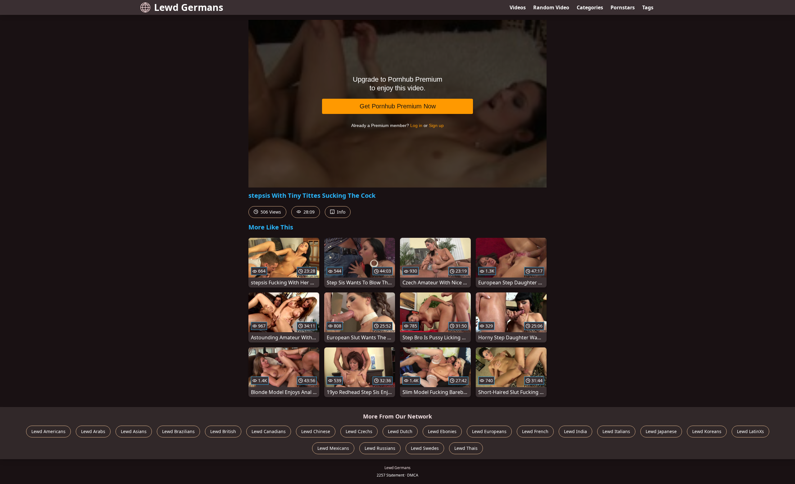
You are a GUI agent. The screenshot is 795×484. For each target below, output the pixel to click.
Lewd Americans (48, 431)
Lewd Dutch (400, 431)
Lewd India (575, 431)
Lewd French (535, 431)
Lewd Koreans (706, 431)
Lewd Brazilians (178, 431)
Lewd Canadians (269, 431)
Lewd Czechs (359, 431)
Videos (518, 7)
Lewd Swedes (425, 448)
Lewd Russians (380, 448)
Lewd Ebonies (442, 431)
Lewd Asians (134, 431)
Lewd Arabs (93, 431)
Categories (590, 7)
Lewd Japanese (661, 431)
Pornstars (623, 7)
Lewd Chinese (315, 431)
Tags (647, 7)
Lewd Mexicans (333, 448)
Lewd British (223, 431)
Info (340, 212)
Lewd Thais (466, 448)
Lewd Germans (188, 7)
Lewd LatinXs (750, 431)
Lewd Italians (616, 431)
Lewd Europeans (489, 431)
